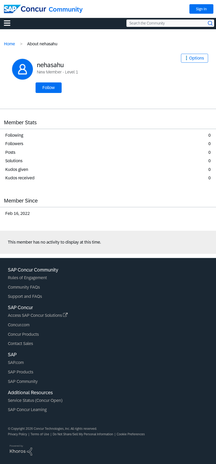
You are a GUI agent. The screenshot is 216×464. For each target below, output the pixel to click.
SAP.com (16, 362)
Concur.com (19, 325)
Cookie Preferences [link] (131, 434)
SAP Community (23, 381)
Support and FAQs (25, 296)
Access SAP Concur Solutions (35, 315)
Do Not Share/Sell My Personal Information (83, 434)
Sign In (201, 9)
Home (9, 44)
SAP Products (20, 372)
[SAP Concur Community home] (25, 9)
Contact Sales (20, 343)
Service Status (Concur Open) (35, 400)
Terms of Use (40, 434)
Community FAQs (24, 287)
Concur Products (23, 334)
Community (66, 9)
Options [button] (196, 58)
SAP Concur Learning (27, 409)
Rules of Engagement (27, 277)
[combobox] (170, 23)
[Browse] (10, 23)
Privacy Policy (17, 434)
